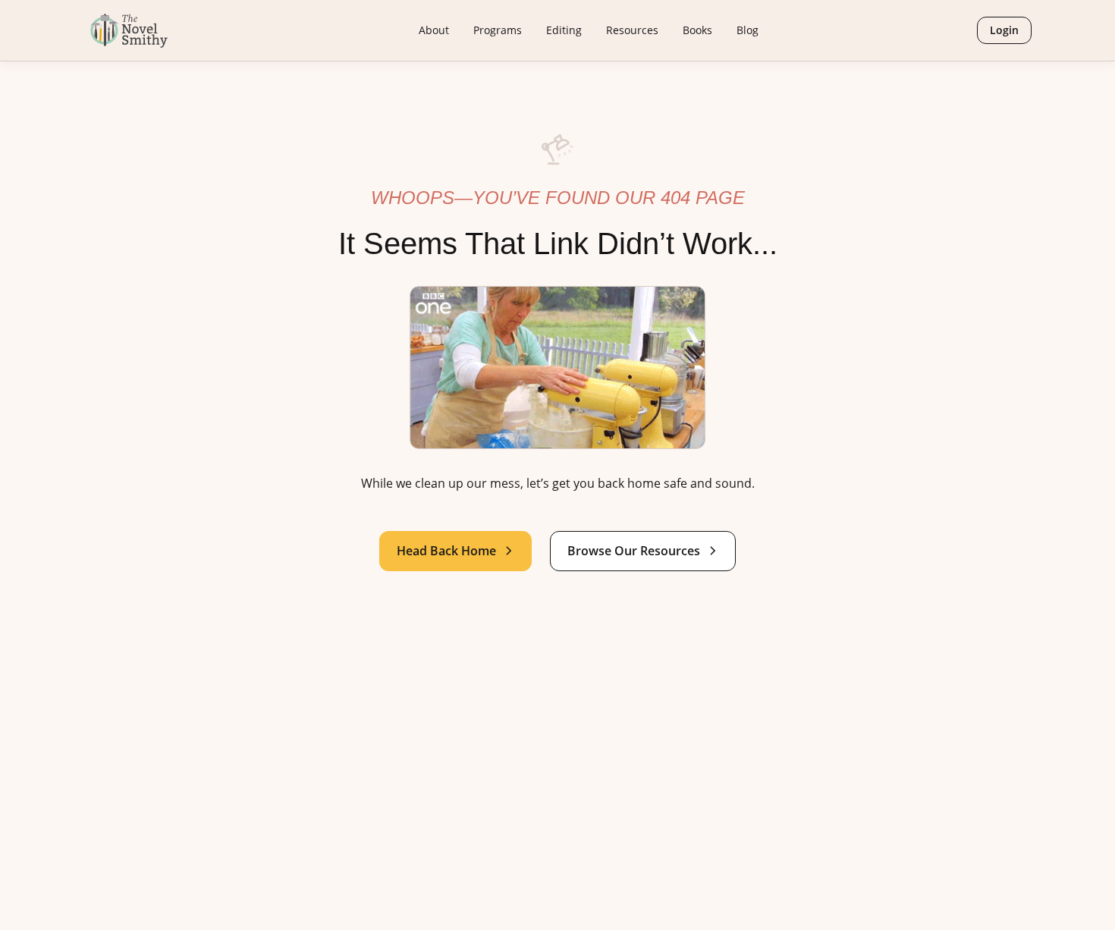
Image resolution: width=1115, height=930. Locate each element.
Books (697, 30)
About (434, 30)
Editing (564, 30)
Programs (497, 30)
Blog (748, 30)
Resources (632, 30)
